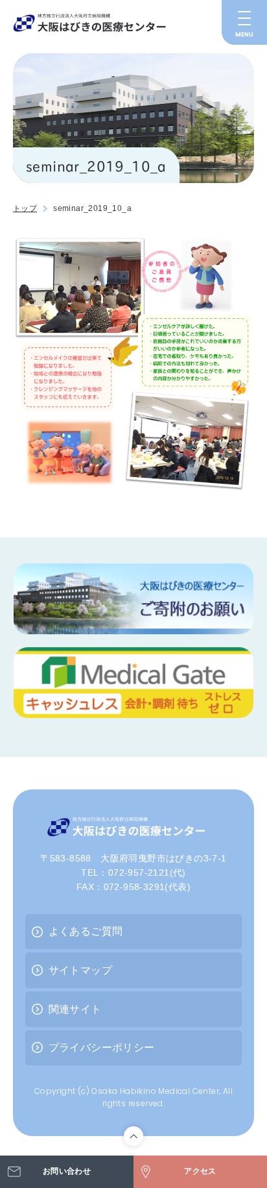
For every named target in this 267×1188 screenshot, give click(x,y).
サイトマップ (80, 970)
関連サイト (75, 1009)
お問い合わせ (67, 1171)
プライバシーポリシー (102, 1047)
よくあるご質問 (86, 931)
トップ (25, 208)
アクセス (200, 1171)
